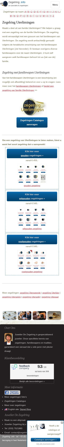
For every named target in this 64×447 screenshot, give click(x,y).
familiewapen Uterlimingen (28, 86)
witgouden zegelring (32, 228)
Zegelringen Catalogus (15, 401)
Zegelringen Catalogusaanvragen (32, 122)
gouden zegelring (32, 185)
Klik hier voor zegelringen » (32, 153)
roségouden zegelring (32, 271)
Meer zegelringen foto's (15, 397)
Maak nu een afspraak (15, 420)
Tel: (13, 428)
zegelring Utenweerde (30, 293)
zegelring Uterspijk (31, 297)
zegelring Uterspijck (11, 297)
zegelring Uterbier (50, 293)
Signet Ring (25, 409)
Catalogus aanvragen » (46, 439)
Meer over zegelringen (15, 405)
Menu (56, 5)
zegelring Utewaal (50, 297)
